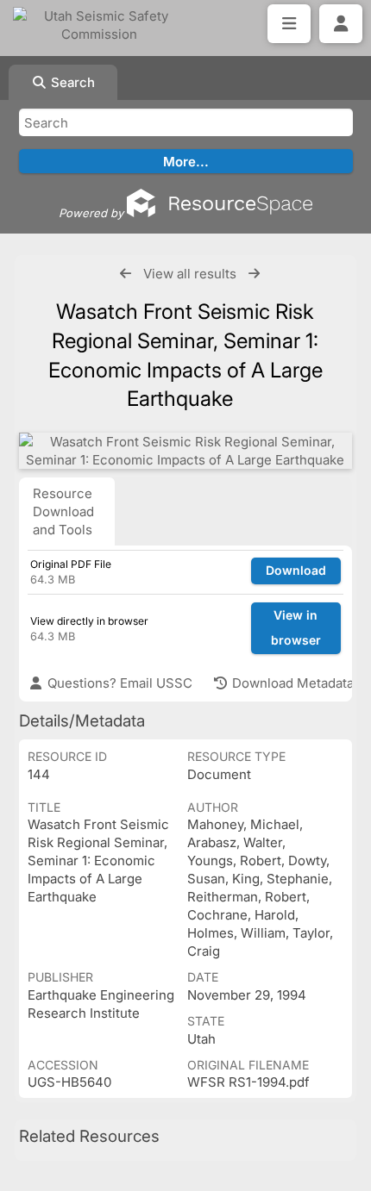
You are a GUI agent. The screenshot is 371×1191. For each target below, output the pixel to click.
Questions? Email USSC (118, 683)
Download (296, 570)
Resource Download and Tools (63, 511)
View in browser (296, 627)
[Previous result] (125, 273)
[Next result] (254, 273)
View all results (189, 273)
